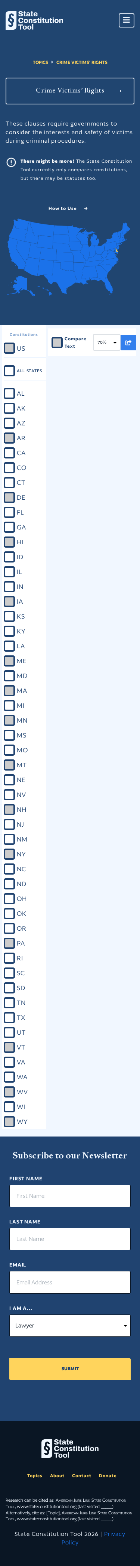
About (57, 1475)
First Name (26, 1178)
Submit (70, 1368)
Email (17, 1265)
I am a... (20, 1308)
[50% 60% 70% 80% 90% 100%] (107, 342)
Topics (40, 62)
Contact (81, 1475)
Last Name (25, 1222)
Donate (108, 1475)
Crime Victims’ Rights (82, 62)
